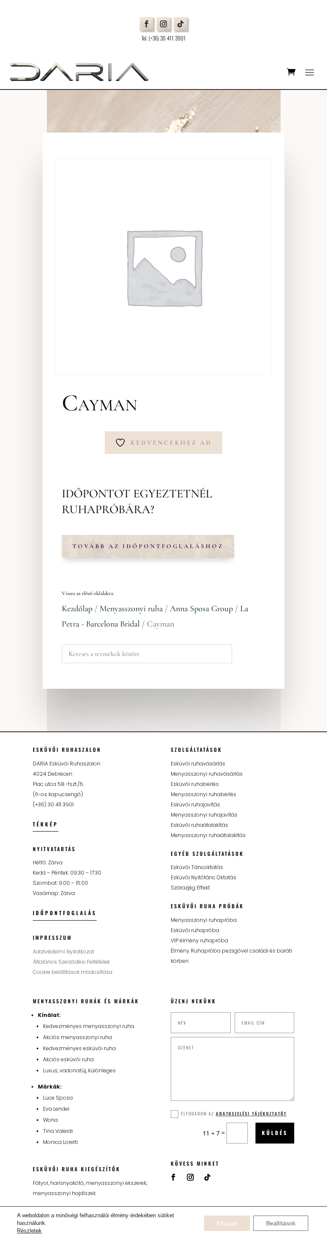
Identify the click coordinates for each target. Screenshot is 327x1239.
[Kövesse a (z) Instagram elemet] (163, 24)
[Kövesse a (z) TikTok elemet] (180, 24)
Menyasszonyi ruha (131, 609)
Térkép (45, 824)
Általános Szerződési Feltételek (71, 961)
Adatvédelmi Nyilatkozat (63, 951)
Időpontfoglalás (65, 912)
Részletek (29, 1230)
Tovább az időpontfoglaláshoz (148, 546)
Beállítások (280, 1223)
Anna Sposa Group (201, 609)
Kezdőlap (77, 609)
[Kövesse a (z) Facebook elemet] (146, 24)
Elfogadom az (234, 1113)
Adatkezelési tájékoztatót (251, 1113)
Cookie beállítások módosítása (72, 972)
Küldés (275, 1132)
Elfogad (227, 1223)
